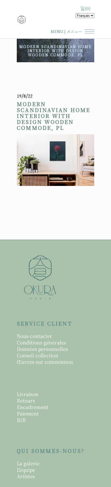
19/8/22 (25, 96)
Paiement (28, 413)
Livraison (27, 394)
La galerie (28, 463)
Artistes (26, 476)
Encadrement (32, 407)
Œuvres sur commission (45, 361)
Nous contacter (34, 336)
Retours (26, 400)
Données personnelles (42, 348)
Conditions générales (41, 342)
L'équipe (26, 469)
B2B (21, 420)
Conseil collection (37, 355)
